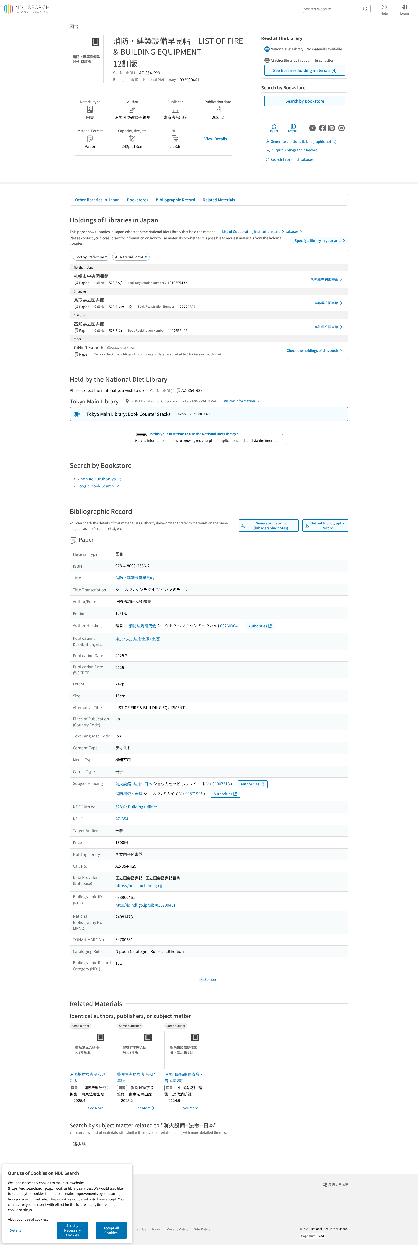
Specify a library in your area (318, 240)
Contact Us (137, 1229)
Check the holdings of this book (312, 350)
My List (274, 131)
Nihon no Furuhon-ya (97, 479)
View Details (215, 139)
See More (95, 1107)
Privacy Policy (177, 1229)
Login (404, 13)
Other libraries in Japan (97, 200)
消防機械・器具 (128, 793)
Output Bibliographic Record (294, 149)
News (156, 1229)
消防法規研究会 (142, 626)
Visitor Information (239, 400)
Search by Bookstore (304, 101)
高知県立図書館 (326, 326)
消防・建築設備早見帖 (134, 577)
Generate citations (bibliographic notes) (303, 141)
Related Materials (219, 200)
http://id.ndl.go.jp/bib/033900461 (145, 905)
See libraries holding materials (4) (304, 70)
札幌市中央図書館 (324, 279)
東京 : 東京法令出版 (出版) (137, 639)
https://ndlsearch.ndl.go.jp (139, 885)
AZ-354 (121, 818)
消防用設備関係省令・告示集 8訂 (183, 1077)
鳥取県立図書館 (326, 302)
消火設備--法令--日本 (133, 784)
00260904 (229, 626)
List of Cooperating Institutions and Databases (260, 231)
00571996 (194, 793)
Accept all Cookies (111, 1230)
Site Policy (202, 1229)
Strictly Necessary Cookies (72, 1230)
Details (15, 1230)
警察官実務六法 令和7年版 (136, 1077)
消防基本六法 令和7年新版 (89, 1077)
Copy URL (293, 131)
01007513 (221, 784)
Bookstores (137, 200)
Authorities (257, 625)
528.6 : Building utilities (136, 807)
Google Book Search (96, 486)
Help (384, 13)
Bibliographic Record (175, 200)
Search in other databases (292, 159)
